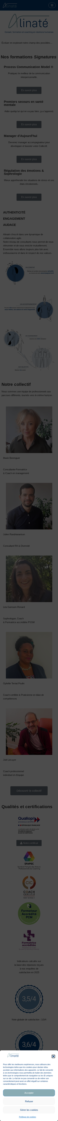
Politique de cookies (27, 1117)
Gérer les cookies (29, 1110)
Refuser (29, 1101)
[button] (53, 1056)
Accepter (29, 1093)
